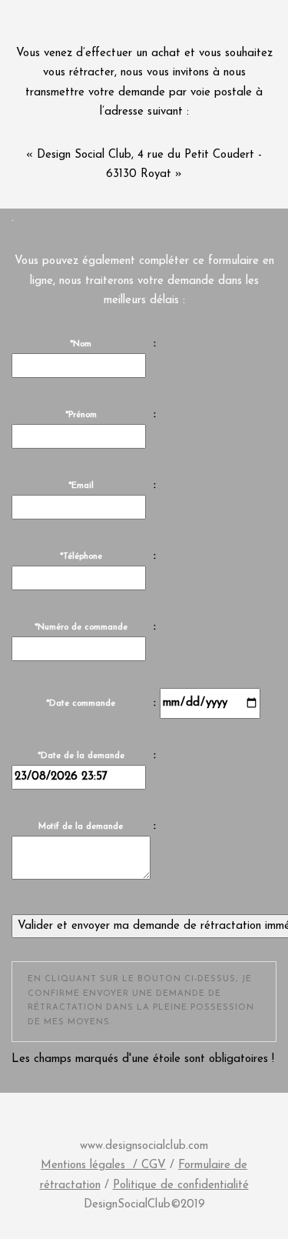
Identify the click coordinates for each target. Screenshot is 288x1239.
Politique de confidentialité (181, 1185)
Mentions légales (83, 1165)
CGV (153, 1165)
